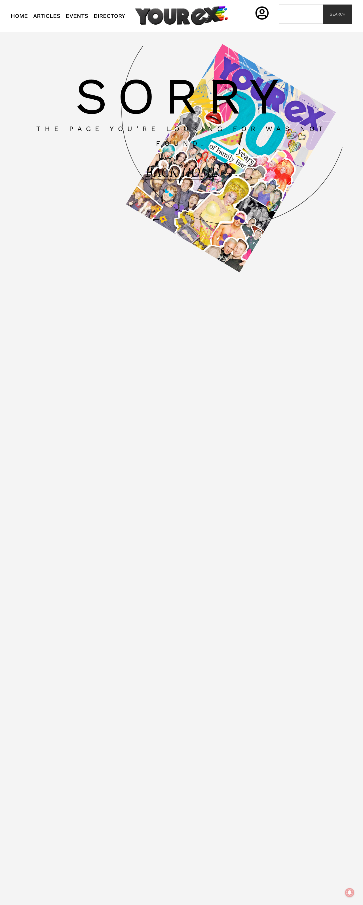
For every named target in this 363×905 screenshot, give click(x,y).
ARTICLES (46, 16)
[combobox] (301, 14)
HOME (19, 16)
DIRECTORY (109, 16)
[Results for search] (301, 27)
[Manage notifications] (349, 892)
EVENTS (77, 16)
